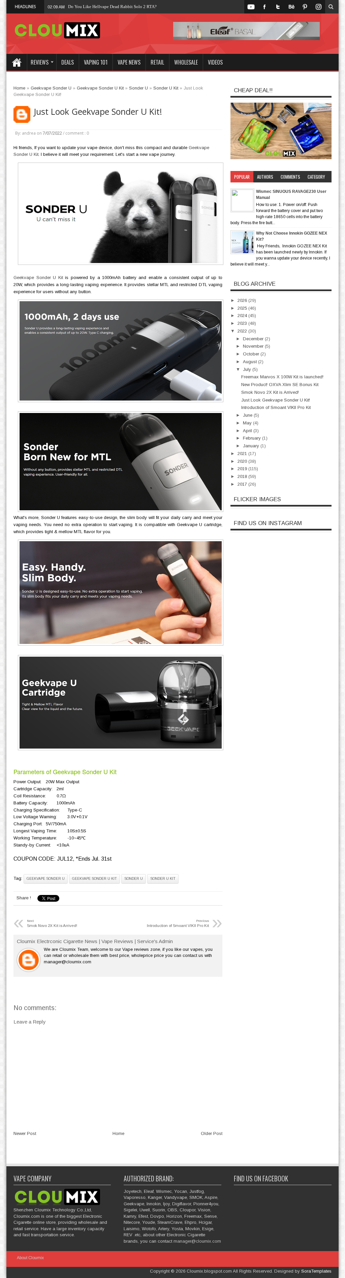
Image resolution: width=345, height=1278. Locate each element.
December (254, 338)
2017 (243, 484)
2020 (243, 461)
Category (316, 176)
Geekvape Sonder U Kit (38, 277)
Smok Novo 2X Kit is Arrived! (270, 392)
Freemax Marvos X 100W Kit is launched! (282, 376)
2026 (243, 300)
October (251, 353)
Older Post (211, 1133)
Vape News (129, 62)
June (248, 415)
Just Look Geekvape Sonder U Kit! (98, 111)
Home (16, 62)
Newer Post (24, 1133)
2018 (243, 476)
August (250, 361)
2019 (243, 468)
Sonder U (133, 878)
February (252, 438)
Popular (242, 176)
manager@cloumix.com (197, 1241)
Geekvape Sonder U (46, 878)
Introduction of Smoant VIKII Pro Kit (276, 407)
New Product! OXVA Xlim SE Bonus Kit (279, 384)
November (254, 346)
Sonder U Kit (163, 878)
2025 (243, 308)
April (248, 430)
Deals (67, 62)
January (251, 445)
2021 (243, 453)
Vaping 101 (95, 62)
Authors (265, 176)
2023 (243, 323)
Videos (215, 62)
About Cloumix (30, 1257)
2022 (243, 331)
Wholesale (186, 62)
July (247, 369)
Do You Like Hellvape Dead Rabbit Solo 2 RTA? (112, 6)
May (248, 422)
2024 (243, 315)
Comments (290, 176)
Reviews (40, 62)
